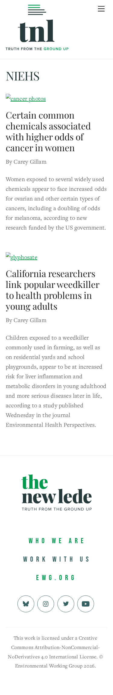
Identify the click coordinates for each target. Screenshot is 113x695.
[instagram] (45, 603)
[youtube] (85, 603)
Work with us (57, 559)
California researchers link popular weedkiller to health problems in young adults (52, 289)
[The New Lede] (37, 38)
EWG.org (56, 577)
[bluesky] (25, 603)
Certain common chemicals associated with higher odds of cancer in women (48, 131)
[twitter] (65, 603)
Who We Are (57, 541)
